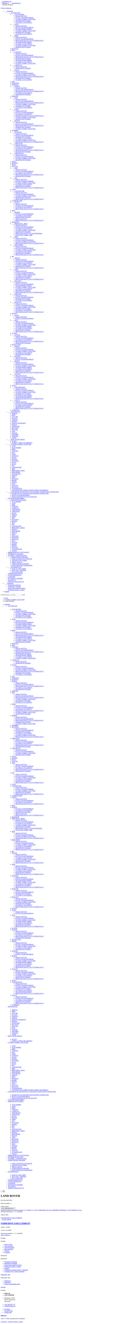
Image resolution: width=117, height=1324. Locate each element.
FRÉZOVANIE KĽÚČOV (16, 582)
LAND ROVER (18, 191)
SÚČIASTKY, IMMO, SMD (23, 235)
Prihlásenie (7, 1281)
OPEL (15, 269)
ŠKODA (16, 361)
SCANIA (14, 333)
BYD (13, 50)
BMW (15, 35)
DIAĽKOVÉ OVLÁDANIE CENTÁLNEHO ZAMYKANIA (30, 493)
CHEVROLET (18, 153)
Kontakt (6, 591)
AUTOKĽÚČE (14, 13)
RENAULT (17, 302)
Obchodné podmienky (14, 585)
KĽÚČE (14, 441)
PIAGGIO (15, 429)
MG (13, 256)
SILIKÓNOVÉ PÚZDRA (23, 21)
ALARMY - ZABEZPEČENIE (17, 555)
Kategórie (8, 11)
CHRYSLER (17, 143)
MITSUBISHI (17, 245)
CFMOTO (15, 420)
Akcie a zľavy (8, 1244)
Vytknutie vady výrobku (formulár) (14, 1271)
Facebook (7, 1252)
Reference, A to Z (66, 1210)
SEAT (15, 320)
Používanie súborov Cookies (16, 590)
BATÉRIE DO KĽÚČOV (15, 554)
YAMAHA (15, 436)
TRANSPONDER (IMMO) (23, 29)
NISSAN (16, 258)
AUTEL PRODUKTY (14, 575)
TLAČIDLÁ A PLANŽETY (23, 22)
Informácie (9, 583)
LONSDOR (11, 577)
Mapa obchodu (8, 1249)
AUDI (15, 24)
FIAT (15, 98)
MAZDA (16, 212)
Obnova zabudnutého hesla (12, 1284)
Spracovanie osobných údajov (16, 588)
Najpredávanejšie (9, 1247)
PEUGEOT (16, 281)
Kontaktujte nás (6, 1)
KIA (14, 178)
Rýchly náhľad (6, 1219)
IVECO (14, 161)
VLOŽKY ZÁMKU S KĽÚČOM (25, 19)
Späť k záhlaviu (6, 1235)
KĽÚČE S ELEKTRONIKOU (24, 17)
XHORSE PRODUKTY (15, 573)
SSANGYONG (16, 344)
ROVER (14, 313)
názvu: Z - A (31, 1210)
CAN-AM (15, 416)
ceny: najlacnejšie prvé (8, 1208)
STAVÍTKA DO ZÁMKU (19, 560)
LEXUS (15, 202)
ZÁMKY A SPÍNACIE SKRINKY (22, 443)
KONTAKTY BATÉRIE (15, 578)
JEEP (15, 168)
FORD (15, 109)
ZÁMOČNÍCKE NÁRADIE (18, 557)
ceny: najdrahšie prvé (54, 1210)
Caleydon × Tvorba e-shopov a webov (12, 1321)
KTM (13, 431)
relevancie (17, 1210)
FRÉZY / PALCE (17, 562)
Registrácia (7, 1282)
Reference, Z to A (77, 1210)
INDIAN (14, 425)
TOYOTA (16, 374)
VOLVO (16, 400)
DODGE (16, 86)
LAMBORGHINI (17, 201)
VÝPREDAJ (15, 410)
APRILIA (15, 413)
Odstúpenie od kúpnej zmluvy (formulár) (16, 1270)
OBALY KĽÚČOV (21, 16)
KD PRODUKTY (15, 567)
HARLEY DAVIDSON (19, 423)
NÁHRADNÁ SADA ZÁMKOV (15, 1223)
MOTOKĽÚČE (14, 411)
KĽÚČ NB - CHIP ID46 (19, 570)
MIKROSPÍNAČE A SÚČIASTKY (18, 552)
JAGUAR (15, 166)
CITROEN (16, 52)
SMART (16, 346)
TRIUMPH (15, 434)
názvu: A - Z (23, 1210)
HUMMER (15, 130)
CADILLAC (17, 65)
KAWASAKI (16, 426)
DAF (13, 81)
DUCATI (14, 418)
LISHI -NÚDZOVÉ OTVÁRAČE (22, 559)
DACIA (15, 70)
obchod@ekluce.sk (9, 1306)
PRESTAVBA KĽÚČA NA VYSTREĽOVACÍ (29, 40)
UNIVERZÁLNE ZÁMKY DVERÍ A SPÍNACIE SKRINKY (30, 490)
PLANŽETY (12, 580)
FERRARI (15, 96)
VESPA (14, 438)
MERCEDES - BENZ (20, 223)
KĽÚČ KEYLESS (17, 572)
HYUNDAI (17, 132)
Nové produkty (8, 1246)
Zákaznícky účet (5, 1274)
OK (2, 1191)
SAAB (15, 315)
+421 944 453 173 (9, 1304)
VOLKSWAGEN (18, 387)
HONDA (16, 120)
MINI (15, 237)
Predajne (6, 1251)
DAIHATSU (15, 83)
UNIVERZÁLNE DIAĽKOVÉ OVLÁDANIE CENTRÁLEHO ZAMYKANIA (33, 492)
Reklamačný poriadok (14, 586)
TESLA (14, 385)
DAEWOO (15, 84)
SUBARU (16, 356)
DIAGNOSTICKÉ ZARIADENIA (22, 565)
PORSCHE (16, 294)
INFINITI (14, 163)
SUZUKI (16, 335)
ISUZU (14, 165)
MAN (13, 210)
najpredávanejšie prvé (7, 1210)
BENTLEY (15, 49)
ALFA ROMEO (18, 14)
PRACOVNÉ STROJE (16, 439)
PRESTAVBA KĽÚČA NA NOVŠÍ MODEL (28, 233)
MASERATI (15, 222)
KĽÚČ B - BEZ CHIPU (19, 568)
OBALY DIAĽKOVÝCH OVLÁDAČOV (24, 496)
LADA (14, 189)
